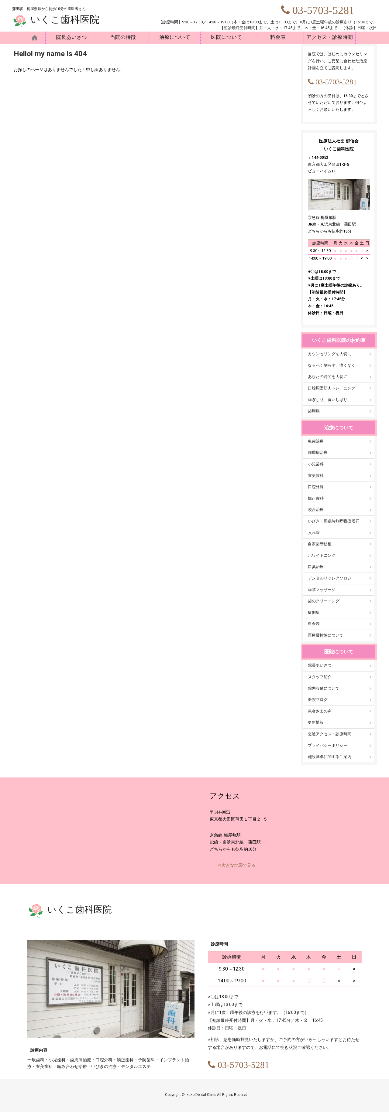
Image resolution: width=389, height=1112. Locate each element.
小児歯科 (316, 464)
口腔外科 (316, 487)
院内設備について (323, 688)
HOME (36, 38)
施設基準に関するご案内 (329, 756)
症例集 (314, 612)
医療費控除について (325, 635)
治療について (174, 37)
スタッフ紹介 (320, 677)
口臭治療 (316, 566)
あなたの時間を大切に (327, 376)
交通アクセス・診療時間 (329, 734)
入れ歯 (314, 532)
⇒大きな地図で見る (236, 865)
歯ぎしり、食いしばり (327, 399)
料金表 (278, 37)
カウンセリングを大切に (329, 354)
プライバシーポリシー (327, 745)
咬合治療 (316, 509)
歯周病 (314, 411)
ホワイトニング (322, 555)
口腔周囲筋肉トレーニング (331, 388)
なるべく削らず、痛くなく (331, 365)
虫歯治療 (316, 441)
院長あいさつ (71, 37)
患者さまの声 (320, 711)
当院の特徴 (123, 37)
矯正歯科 (316, 498)
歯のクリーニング (323, 601)
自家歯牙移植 (320, 544)
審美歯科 (316, 475)
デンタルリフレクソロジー (331, 578)
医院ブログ (318, 699)
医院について (226, 37)
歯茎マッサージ (322, 589)
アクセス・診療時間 (329, 37)
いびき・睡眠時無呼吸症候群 (333, 521)
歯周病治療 (318, 452)
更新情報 (316, 722)
